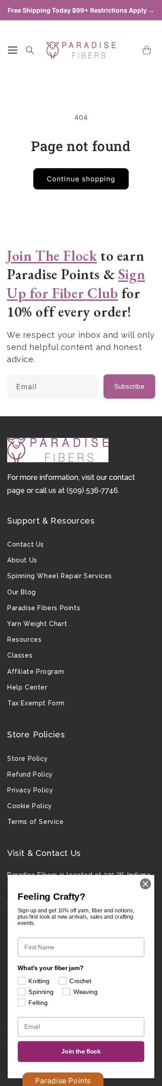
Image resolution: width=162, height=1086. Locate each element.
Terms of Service (35, 821)
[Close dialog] (145, 884)
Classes (19, 655)
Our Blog (21, 592)
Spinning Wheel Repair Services (59, 576)
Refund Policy (30, 774)
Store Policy (27, 758)
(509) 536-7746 (92, 490)
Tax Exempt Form (36, 703)
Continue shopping (81, 179)
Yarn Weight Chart (37, 623)
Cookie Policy (29, 806)
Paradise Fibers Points (43, 608)
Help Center (27, 687)
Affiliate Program (35, 671)
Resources (24, 639)
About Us (22, 560)
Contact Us (25, 544)
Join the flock (80, 1051)
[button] (12, 50)
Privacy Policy (30, 790)
